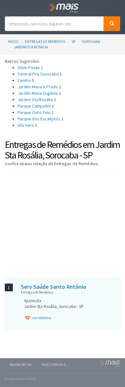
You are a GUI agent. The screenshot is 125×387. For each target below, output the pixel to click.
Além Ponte (29, 67)
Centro (24, 80)
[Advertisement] (62, 218)
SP (73, 41)
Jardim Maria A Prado (38, 87)
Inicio (13, 41)
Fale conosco (54, 364)
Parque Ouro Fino (34, 112)
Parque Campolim (34, 106)
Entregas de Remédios (45, 41)
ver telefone (41, 317)
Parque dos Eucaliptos (39, 119)
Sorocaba (91, 41)
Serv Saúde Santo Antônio (53, 286)
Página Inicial (20, 364)
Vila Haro (26, 125)
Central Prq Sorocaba (38, 74)
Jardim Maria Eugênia (38, 93)
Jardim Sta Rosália (31, 46)
